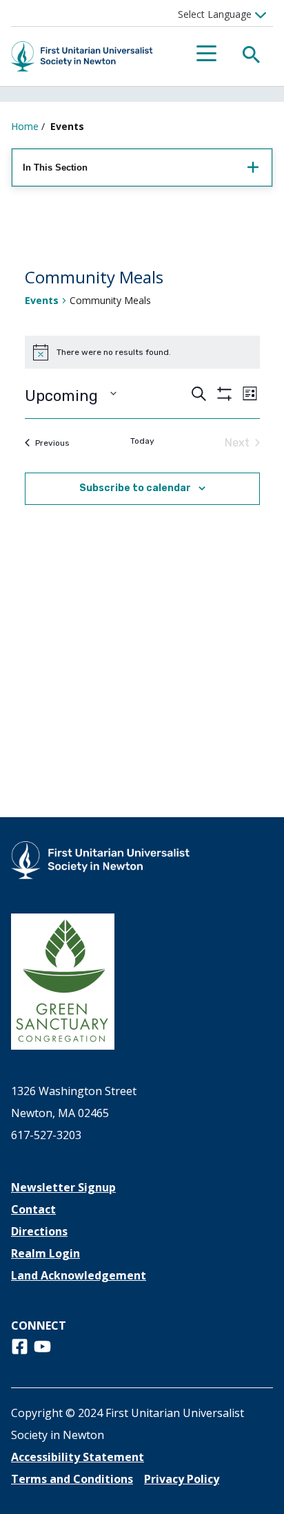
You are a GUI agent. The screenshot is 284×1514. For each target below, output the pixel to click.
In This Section (55, 167)
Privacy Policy (181, 1478)
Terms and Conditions (72, 1478)
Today (142, 441)
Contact (33, 1209)
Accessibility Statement (77, 1456)
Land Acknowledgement (78, 1275)
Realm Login (45, 1253)
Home (25, 126)
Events (42, 300)
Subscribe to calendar (135, 488)
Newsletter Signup (63, 1187)
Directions (39, 1231)
